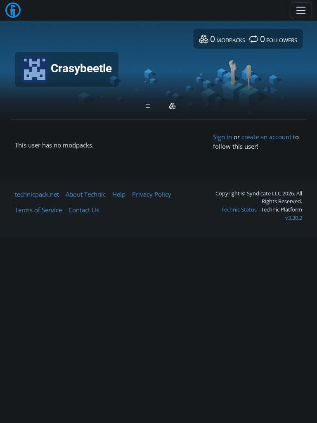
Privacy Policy (151, 194)
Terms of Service (38, 210)
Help (118, 194)
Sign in (222, 137)
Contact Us (84, 210)
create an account (266, 137)
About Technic (86, 194)
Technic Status (239, 209)
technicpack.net (37, 194)
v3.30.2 (293, 217)
